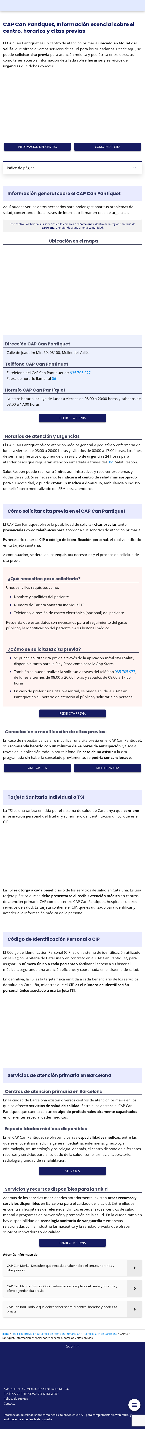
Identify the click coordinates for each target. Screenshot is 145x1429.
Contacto (9, 1403)
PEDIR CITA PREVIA (72, 418)
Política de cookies (16, 1398)
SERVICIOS (72, 1171)
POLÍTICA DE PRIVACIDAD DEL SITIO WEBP (31, 1394)
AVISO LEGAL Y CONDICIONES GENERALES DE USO (36, 1389)
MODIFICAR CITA (107, 768)
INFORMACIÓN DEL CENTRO (37, 147)
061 (55, 378)
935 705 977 (80, 372)
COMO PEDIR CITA (107, 147)
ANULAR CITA (37, 768)
